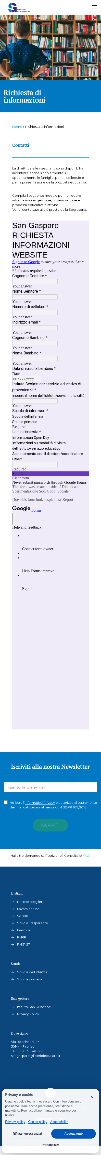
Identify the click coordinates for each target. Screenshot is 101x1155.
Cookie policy (37, 1122)
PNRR (21, 937)
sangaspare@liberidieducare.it (35, 1056)
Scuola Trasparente (32, 923)
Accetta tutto (73, 1133)
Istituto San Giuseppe (34, 1007)
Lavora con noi (28, 909)
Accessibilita (59, 1122)
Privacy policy (15, 1122)
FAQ (86, 855)
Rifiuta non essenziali (27, 1133)
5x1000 (22, 916)
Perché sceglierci (31, 902)
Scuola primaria (29, 979)
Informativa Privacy (40, 803)
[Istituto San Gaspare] (19, 7)
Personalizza (51, 1145)
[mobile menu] (94, 7)
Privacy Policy (28, 1014)
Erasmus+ (24, 930)
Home (17, 127)
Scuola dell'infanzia (32, 972)
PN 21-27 (23, 944)
